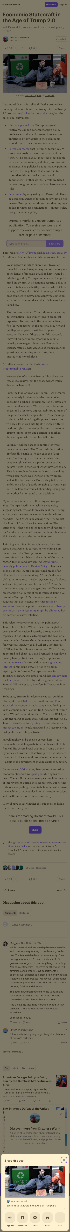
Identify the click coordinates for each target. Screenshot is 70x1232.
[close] (64, 1160)
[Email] (35, 1217)
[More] (60, 1217)
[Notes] (47, 1217)
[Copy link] (10, 1217)
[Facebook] (22, 1217)
